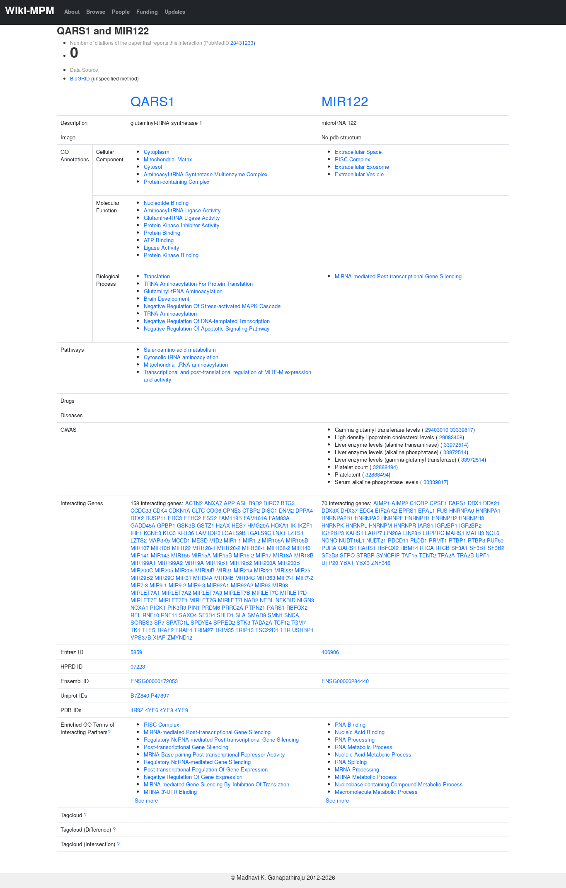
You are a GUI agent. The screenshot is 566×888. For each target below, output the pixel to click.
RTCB (442, 548)
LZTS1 (296, 533)
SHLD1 (225, 615)
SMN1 (275, 615)
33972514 (455, 444)
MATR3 (475, 533)
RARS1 (276, 607)
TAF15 (409, 555)
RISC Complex (352, 159)
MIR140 (301, 548)
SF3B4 (206, 615)
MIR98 (280, 585)
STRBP (365, 555)
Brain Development (166, 298)
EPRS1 (407, 510)
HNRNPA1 (488, 510)
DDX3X (330, 510)
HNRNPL (356, 525)
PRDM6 (210, 607)
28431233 (242, 42)
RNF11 (169, 615)
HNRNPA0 (461, 510)
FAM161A (255, 518)
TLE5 (148, 630)
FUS (442, 510)
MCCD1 (181, 540)
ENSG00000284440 (345, 681)
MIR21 (224, 570)
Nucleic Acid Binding (360, 732)
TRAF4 (183, 630)
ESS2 (210, 518)
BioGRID (80, 78)
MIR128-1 (203, 548)
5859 (136, 652)
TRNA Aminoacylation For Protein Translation (198, 283)
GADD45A (143, 525)
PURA (329, 548)
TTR (285, 630)
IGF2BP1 (446, 525)
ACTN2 (194, 503)
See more (146, 800)
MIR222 (283, 570)
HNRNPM (380, 525)
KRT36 (185, 533)
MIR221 (263, 570)
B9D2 (255, 503)
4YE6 (151, 710)
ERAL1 (426, 510)
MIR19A (194, 563)
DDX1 (474, 503)
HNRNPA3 (367, 518)
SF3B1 (477, 548)
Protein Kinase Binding (171, 255)
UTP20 (330, 563)
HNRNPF (392, 518)
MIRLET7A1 (145, 592)
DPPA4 (304, 510)
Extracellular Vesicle (359, 174)
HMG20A (258, 525)
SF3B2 (496, 548)
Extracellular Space (358, 152)
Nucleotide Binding (166, 203)
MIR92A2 (242, 585)
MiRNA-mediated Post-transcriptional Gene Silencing (398, 276)
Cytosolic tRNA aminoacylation (181, 357)
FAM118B (230, 518)
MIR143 (160, 555)
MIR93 (263, 585)
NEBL (267, 600)
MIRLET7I (230, 600)
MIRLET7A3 (207, 592)
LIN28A (393, 533)
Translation (157, 276)
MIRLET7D (293, 592)
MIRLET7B (237, 592)
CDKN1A (179, 510)
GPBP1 (166, 525)
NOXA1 (139, 607)
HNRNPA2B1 (337, 518)
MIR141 (140, 555)
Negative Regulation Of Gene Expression (193, 777)
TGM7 (298, 622)
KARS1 (354, 533)
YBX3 (363, 563)
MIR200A (265, 563)
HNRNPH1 (417, 518)
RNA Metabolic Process (363, 747)
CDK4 (160, 510)
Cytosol (153, 166)
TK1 (135, 630)
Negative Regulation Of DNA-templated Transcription (207, 321)
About (72, 11)
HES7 (239, 525)
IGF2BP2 (470, 525)
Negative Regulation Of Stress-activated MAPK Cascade (212, 306)
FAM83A (279, 518)
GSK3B (186, 525)
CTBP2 (251, 510)
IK (293, 525)
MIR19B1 (217, 563)
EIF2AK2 (386, 510)
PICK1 (158, 607)
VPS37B (141, 637)
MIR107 (140, 548)
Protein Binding (162, 232)
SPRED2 (224, 622)
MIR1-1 (232, 540)
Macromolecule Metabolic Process (376, 792)
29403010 (436, 429)
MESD (200, 540)
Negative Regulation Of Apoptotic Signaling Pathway (207, 328)
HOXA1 (280, 525)
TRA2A (446, 555)
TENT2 (427, 555)
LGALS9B (234, 533)
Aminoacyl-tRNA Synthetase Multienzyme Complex (206, 174)
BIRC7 (271, 503)
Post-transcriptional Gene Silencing (186, 747)
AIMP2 (400, 503)
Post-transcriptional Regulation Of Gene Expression (206, 769)
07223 (138, 666)
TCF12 (282, 622)
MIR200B (289, 563)
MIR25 (302, 570)
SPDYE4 (201, 622)
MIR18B (304, 555)
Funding (147, 11)
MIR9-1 (158, 585)
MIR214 (243, 570)
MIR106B (297, 540)
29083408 (450, 437)
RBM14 (409, 548)
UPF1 (482, 555)
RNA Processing (355, 739)
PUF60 (495, 540)
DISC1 (269, 510)
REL (136, 615)
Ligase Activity (161, 247)
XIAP (159, 637)
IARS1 (425, 525)
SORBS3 (141, 622)
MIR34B (224, 577)
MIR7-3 (139, 585)
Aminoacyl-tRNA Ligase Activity (182, 210)
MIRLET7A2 (176, 592)
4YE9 (181, 710)
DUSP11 (155, 518)
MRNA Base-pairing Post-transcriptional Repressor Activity (214, 754)
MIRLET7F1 (173, 600)
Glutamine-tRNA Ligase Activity (182, 217)
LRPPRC (433, 533)
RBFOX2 (296, 607)
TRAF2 (165, 630)
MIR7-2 (304, 577)
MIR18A (283, 555)
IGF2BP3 (333, 533)
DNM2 (286, 510)
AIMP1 (381, 503)
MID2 (215, 540)
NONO (329, 540)
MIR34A (203, 577)
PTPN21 (255, 607)
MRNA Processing (357, 769)
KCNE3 (152, 533)
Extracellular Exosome (362, 166)
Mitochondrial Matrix (168, 159)
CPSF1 (438, 503)
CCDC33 (141, 510)
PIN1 (194, 607)
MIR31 (183, 577)
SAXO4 (188, 615)
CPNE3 (232, 510)
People (121, 11)
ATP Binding (159, 240)
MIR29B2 (142, 577)
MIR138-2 (278, 548)
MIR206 (184, 570)
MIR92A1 (218, 585)
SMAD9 (256, 615)
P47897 (160, 695)
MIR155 (180, 555)
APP (229, 503)
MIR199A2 (170, 563)
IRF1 (136, 533)
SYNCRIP (388, 555)
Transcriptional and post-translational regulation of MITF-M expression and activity (227, 375)
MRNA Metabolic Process (366, 777)
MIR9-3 (196, 585)
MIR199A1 (143, 563)
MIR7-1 (285, 577)
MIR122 (345, 100)
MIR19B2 (241, 563)
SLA (240, 615)
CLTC (198, 510)
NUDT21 (376, 540)
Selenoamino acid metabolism (180, 349)
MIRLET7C (265, 592)
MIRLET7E (144, 600)
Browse (95, 11)
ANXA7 (213, 503)
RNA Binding (350, 724)
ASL (242, 503)
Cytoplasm (156, 152)
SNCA (291, 615)
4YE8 (166, 710)
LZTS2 (139, 540)
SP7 (159, 622)
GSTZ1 (205, 525)
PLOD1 (418, 540)
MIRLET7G (202, 600)
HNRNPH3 (471, 518)
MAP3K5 (159, 540)
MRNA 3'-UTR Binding (170, 792)
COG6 (213, 510)
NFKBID (285, 600)
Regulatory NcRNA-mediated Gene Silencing (197, 762)
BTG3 (288, 503)
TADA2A (262, 622)
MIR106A (273, 540)
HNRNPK (333, 525)
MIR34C (245, 577)
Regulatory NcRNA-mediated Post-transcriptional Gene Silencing (221, 739)
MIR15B (222, 555)
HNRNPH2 (444, 518)
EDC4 (366, 510)
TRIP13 (244, 630)
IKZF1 (305, 525)
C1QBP (419, 503)
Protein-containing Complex (177, 181)
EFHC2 (192, 518)
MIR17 (263, 555)
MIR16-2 (244, 555)
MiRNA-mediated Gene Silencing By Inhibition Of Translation (216, 784)
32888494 (384, 467)
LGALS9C (259, 533)
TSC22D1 (266, 630)
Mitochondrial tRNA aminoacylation (186, 364)
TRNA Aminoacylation (170, 313)
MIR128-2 (228, 548)
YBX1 (347, 563)
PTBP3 (476, 540)
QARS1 (153, 100)
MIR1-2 (251, 540)
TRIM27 (203, 630)
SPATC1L (177, 622)
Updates (174, 11)
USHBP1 (303, 630)
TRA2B (465, 555)
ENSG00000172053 (154, 681)
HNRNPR (405, 525)
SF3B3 (330, 555)
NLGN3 (305, 600)
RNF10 (151, 615)
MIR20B (205, 570)
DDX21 (491, 503)
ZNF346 (380, 563)
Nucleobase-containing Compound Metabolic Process (399, 784)
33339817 (461, 429)
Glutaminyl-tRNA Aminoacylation (183, 291)
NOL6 (492, 533)
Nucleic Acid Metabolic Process (373, 754)
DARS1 (457, 503)
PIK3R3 (176, 607)
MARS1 (455, 533)
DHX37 (349, 510)
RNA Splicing (351, 762)
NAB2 (251, 600)
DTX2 (137, 518)
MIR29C (164, 577)
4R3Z (137, 710)
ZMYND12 (179, 637)
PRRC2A (232, 607)
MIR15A (201, 555)
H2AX (223, 525)
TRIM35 (224, 630)
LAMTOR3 (208, 533)
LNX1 (279, 533)
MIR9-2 (177, 585)
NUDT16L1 (352, 540)
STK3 (243, 622)
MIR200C (142, 570)
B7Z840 (140, 695)
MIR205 (164, 570)
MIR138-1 (253, 548)
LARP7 (373, 533)
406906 (330, 652)
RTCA (427, 548)
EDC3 (175, 518)
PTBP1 (457, 540)
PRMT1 (438, 540)
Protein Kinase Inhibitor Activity (182, 225)
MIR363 (265, 577)
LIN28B (412, 533)
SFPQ (347, 555)
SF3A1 (459, 548)
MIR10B (160, 548)
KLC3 (169, 533)
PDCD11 (398, 540)
